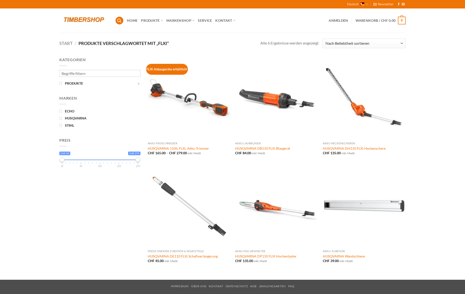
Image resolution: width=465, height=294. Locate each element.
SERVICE (205, 20)
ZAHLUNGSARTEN (272, 286)
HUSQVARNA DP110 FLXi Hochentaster (266, 256)
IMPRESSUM (180, 286)
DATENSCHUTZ (237, 286)
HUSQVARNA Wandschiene (344, 256)
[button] (383, 4)
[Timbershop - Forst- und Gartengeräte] (83, 20)
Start (66, 43)
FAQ (291, 286)
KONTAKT (223, 20)
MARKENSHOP (178, 20)
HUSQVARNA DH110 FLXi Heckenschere (354, 148)
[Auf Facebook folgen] (398, 4)
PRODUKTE (150, 20)
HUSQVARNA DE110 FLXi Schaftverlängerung (183, 256)
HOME (132, 20)
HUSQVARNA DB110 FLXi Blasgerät (262, 148)
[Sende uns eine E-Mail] (403, 4)
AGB (253, 286)
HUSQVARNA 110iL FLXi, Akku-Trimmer (178, 148)
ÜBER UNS (198, 286)
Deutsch (353, 4)
